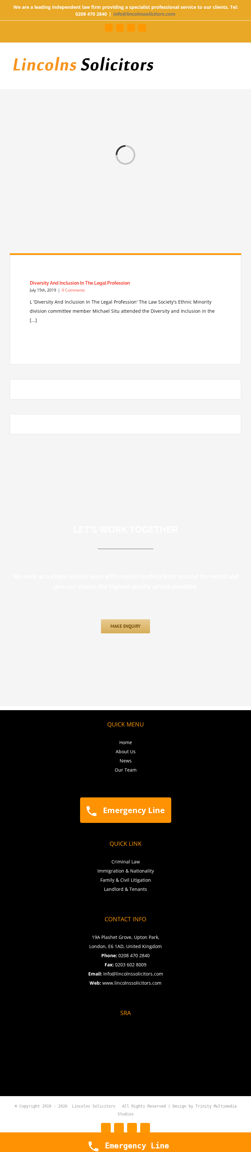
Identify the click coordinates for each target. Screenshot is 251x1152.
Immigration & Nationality (125, 871)
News (126, 761)
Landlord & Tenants (125, 889)
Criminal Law (125, 862)
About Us (126, 751)
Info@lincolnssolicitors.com (133, 974)
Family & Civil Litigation (125, 880)
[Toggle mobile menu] (238, 57)
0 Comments (73, 290)
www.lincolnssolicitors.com (131, 983)
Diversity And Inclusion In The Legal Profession (80, 283)
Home (125, 742)
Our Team (126, 770)
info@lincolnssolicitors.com (144, 14)
